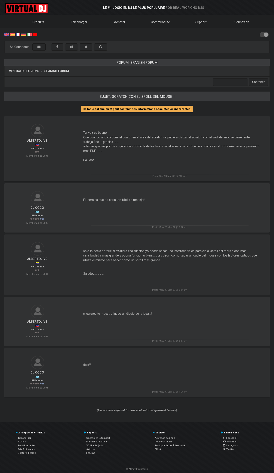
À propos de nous (165, 437)
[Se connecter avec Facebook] (57, 46)
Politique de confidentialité (170, 445)
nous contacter (163, 441)
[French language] (18, 34)
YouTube (231, 441)
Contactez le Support (98, 437)
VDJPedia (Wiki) (95, 445)
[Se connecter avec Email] (39, 46)
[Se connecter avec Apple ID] (86, 46)
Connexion (241, 22)
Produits (38, 22)
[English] (6, 34)
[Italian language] (29, 34)
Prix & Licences (26, 449)
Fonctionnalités (27, 445)
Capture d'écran (27, 452)
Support (201, 22)
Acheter (119, 22)
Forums (90, 452)
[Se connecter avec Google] (100, 46)
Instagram (231, 445)
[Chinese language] (35, 34)
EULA (158, 449)
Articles (90, 449)
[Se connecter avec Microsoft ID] (71, 46)
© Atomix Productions (137, 469)
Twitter (230, 449)
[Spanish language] (12, 34)
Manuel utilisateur (96, 441)
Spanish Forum (56, 71)
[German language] (23, 34)
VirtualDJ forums (24, 71)
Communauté (160, 22)
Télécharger (79, 22)
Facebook (230, 437)
